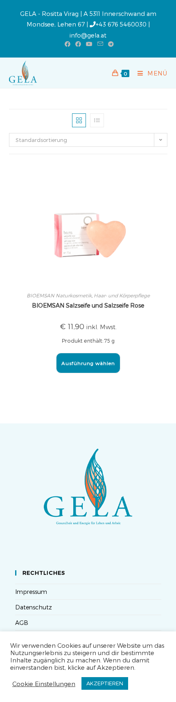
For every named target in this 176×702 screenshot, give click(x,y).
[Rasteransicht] (79, 120)
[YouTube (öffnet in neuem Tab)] (89, 44)
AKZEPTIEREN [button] (104, 683)
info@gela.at (88, 35)
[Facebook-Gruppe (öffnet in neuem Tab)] (78, 44)
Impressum (31, 591)
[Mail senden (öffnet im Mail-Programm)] (100, 44)
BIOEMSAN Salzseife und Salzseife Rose (88, 305)
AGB (21, 622)
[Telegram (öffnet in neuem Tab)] (110, 44)
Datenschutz (33, 607)
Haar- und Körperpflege (122, 295)
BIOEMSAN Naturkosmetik (59, 295)
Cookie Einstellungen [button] (43, 683)
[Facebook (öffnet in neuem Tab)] (67, 44)
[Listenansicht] (97, 120)
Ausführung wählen (88, 363)
